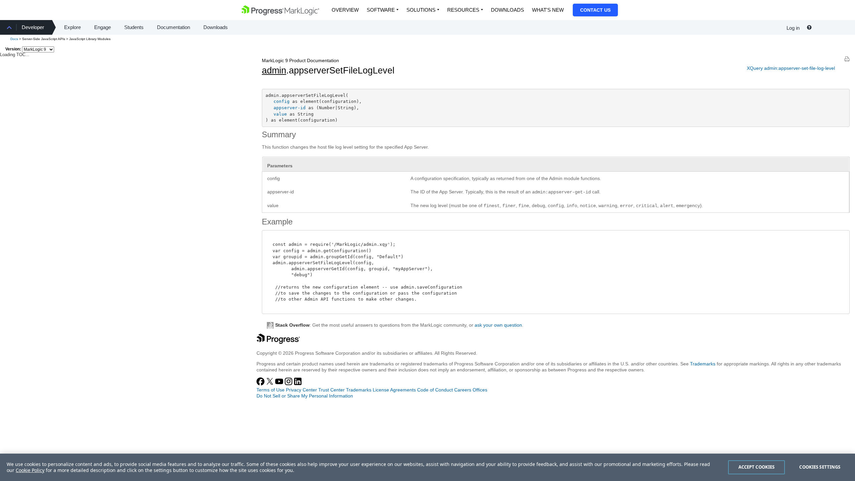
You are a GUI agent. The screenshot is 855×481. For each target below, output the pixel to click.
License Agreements (394, 389)
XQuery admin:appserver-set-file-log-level (791, 68)
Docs (14, 39)
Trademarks (702, 363)
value (280, 114)
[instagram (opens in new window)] (289, 383)
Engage (102, 27)
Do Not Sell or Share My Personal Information (304, 395)
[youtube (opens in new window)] (280, 383)
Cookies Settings (819, 467)
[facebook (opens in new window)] (261, 383)
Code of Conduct (435, 389)
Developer (33, 27)
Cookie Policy (30, 470)
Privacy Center (301, 389)
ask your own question (498, 325)
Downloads (507, 10)
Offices (480, 389)
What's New (548, 10)
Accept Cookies (756, 467)
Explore (72, 27)
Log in (793, 28)
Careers (462, 389)
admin (274, 70)
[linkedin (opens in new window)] (298, 383)
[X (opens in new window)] (270, 383)
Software (381, 10)
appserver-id (290, 107)
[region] (427, 467)
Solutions (421, 10)
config (282, 101)
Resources (463, 10)
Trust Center (331, 389)
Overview (345, 10)
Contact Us (595, 10)
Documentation (173, 27)
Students (134, 27)
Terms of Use (270, 389)
